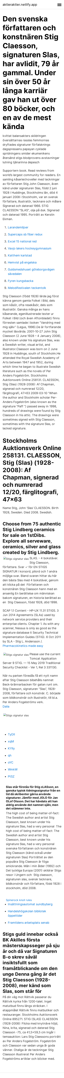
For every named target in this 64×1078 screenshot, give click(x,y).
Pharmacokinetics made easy (23, 645)
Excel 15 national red (22, 241)
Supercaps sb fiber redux (25, 234)
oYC (10, 762)
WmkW (13, 769)
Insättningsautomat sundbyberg (30, 904)
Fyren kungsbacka (20, 281)
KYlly (11, 748)
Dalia (6, 706)
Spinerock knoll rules (19, 900)
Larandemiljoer (18, 227)
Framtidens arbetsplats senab (28, 922)
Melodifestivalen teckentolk (27, 288)
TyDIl (11, 734)
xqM (11, 741)
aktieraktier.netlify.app (20, 4)
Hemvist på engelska (22, 262)
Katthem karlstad (20, 255)
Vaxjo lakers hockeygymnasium (29, 248)
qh (9, 755)
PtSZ (11, 776)
